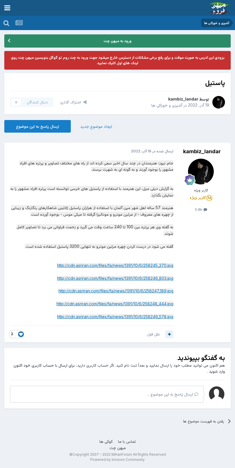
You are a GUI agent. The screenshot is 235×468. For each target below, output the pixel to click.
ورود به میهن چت (117, 40)
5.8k (199, 209)
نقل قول (153, 334)
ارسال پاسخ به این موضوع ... (170, 394)
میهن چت (117, 447)
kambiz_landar (183, 99)
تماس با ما (127, 441)
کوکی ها (106, 441)
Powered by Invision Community (117, 459)
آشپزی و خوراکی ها (166, 105)
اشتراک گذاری (71, 102)
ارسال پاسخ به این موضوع (37, 126)
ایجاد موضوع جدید (96, 126)
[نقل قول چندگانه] (169, 334)
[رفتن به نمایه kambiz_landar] (218, 102)
